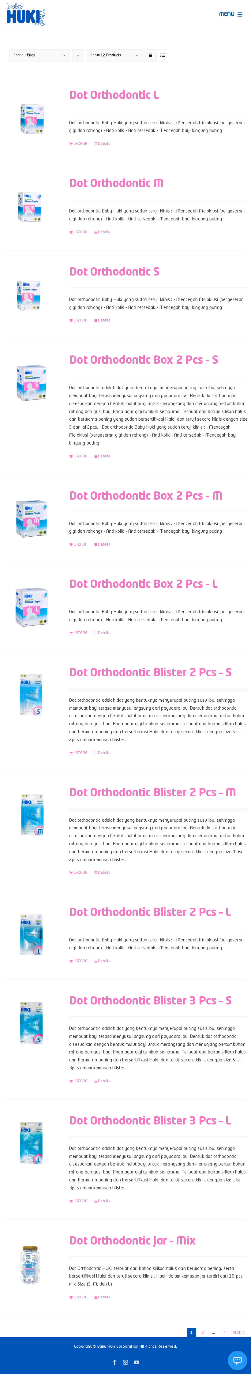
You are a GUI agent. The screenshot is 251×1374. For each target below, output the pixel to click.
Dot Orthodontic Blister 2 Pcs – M (152, 793)
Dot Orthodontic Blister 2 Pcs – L (150, 912)
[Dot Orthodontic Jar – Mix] (31, 1263)
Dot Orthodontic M (116, 184)
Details (104, 144)
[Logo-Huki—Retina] (26, 5)
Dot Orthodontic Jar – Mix (132, 1241)
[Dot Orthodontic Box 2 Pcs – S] (31, 382)
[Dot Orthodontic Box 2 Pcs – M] (31, 518)
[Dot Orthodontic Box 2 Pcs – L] (31, 606)
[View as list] (163, 56)
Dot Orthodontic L (114, 95)
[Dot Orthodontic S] (31, 294)
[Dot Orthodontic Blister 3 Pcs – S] (31, 1023)
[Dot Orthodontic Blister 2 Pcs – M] (31, 815)
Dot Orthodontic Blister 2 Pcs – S (150, 673)
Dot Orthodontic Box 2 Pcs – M (145, 496)
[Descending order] (78, 55)
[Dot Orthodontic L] (31, 117)
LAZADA (80, 144)
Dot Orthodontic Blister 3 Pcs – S (150, 1001)
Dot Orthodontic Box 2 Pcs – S (143, 360)
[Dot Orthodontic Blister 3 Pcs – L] (31, 1143)
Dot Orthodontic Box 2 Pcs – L (143, 584)
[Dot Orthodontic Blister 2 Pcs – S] (31, 695)
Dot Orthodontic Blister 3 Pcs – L (150, 1121)
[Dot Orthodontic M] (31, 206)
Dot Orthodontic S (114, 272)
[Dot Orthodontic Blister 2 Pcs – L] (31, 935)
